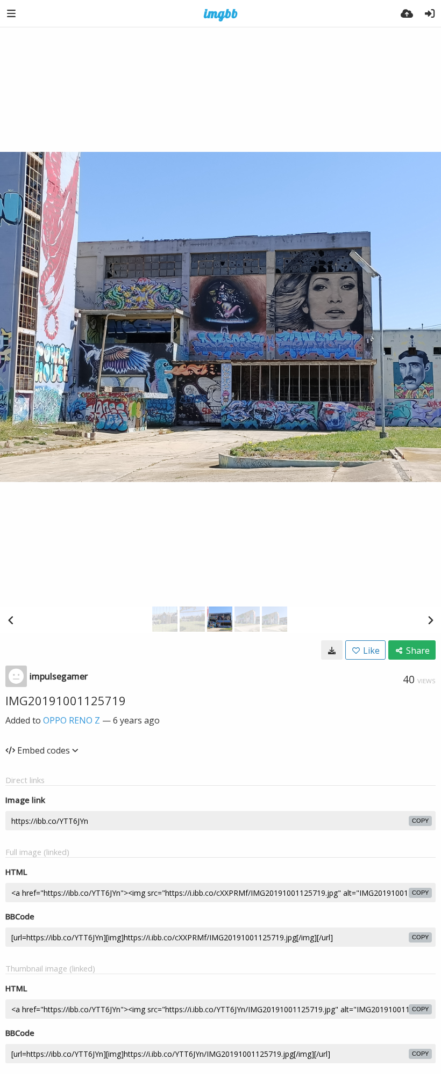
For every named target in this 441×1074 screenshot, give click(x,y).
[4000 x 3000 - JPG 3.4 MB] (332, 650)
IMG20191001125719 (65, 700)
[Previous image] (11, 620)
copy (420, 820)
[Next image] (430, 620)
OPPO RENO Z (71, 720)
